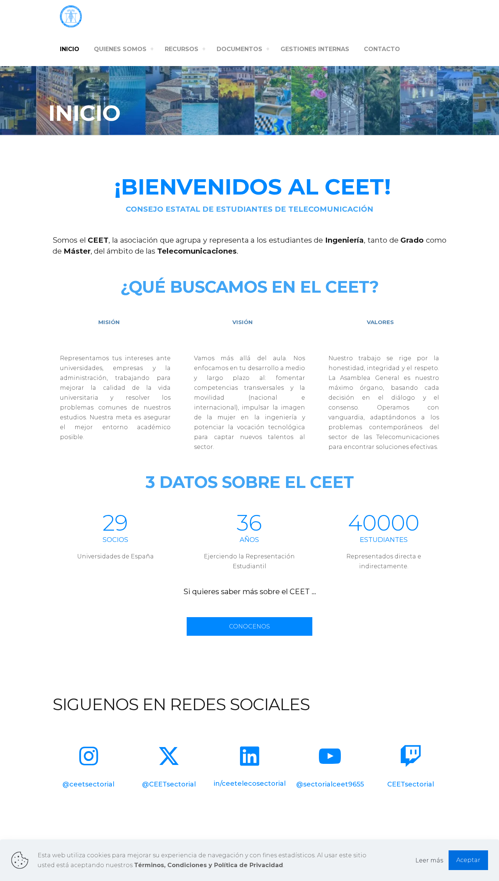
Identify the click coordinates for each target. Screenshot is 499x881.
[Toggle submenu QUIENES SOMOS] (152, 49)
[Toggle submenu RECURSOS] (203, 49)
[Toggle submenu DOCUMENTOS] (267, 49)
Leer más (429, 860)
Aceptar (468, 860)
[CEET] (71, 16)
